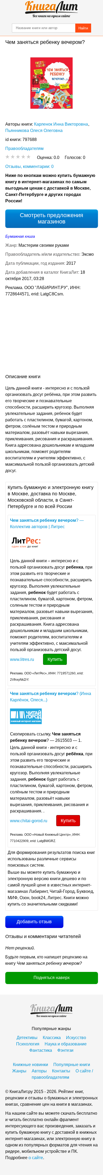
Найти (83, 28)
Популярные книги (71, 1064)
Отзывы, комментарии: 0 (29, 166)
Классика (52, 1037)
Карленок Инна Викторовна (61, 124)
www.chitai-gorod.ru (28, 821)
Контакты (61, 1071)
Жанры (19, 1071)
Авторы (39, 1071)
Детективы (27, 1037)
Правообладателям (24, 148)
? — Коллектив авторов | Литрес (47, 523)
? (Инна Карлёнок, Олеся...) (50, 696)
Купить (55, 659)
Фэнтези (65, 1050)
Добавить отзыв (34, 921)
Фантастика (40, 1050)
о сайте (36, 1157)
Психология (27, 1044)
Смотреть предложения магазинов (51, 218)
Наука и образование (66, 1044)
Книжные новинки (30, 1064)
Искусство (76, 1037)
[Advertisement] (51, 336)
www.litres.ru (22, 659)
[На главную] (51, 9)
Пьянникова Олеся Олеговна (34, 130)
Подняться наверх (52, 977)
